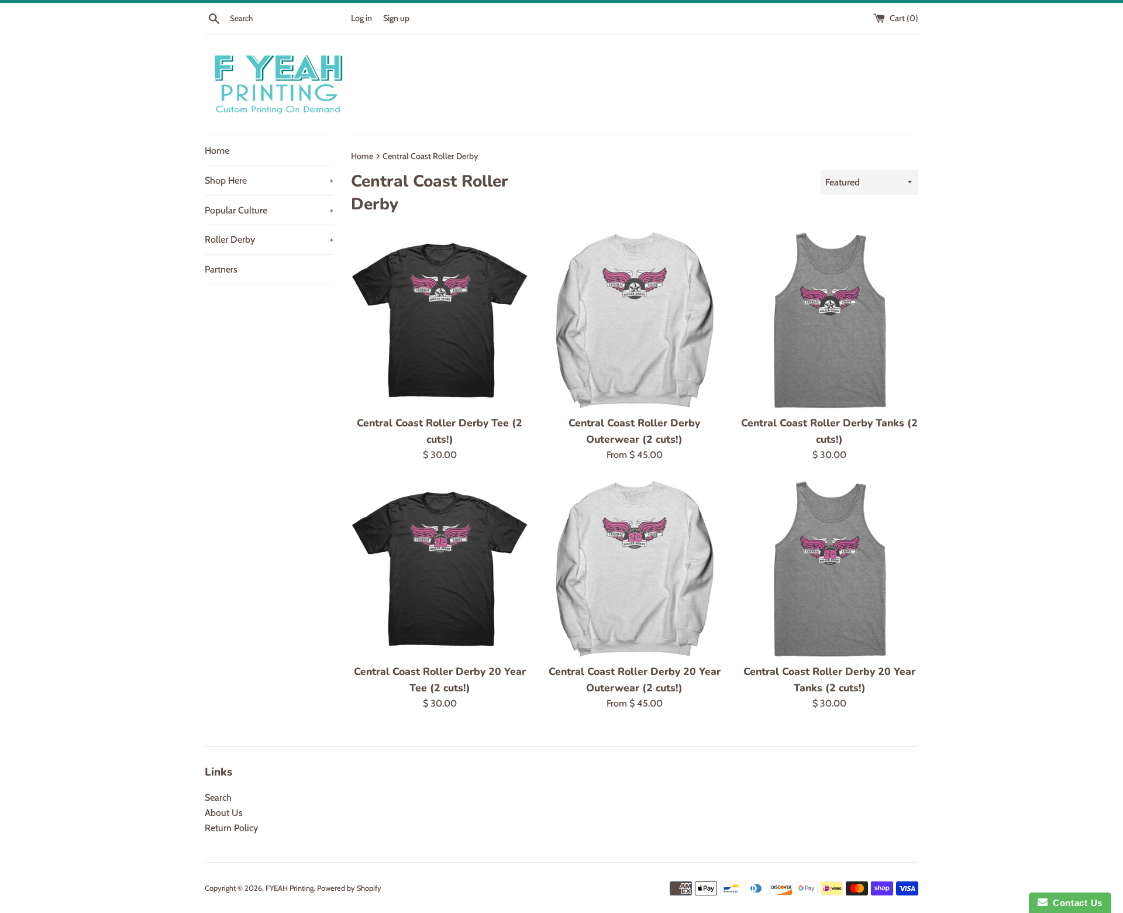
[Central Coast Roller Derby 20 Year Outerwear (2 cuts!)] (634, 568)
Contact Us (1075, 903)
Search (218, 797)
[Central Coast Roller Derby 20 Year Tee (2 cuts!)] (439, 568)
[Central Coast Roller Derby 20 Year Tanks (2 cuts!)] (829, 568)
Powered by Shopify (349, 888)
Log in (361, 18)
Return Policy (231, 827)
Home (217, 150)
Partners (221, 269)
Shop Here (269, 180)
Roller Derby (269, 239)
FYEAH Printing (290, 888)
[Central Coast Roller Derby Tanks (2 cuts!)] (829, 320)
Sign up (396, 18)
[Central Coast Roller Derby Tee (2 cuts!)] (439, 320)
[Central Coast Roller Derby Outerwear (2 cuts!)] (634, 320)
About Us (224, 812)
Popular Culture (269, 210)
